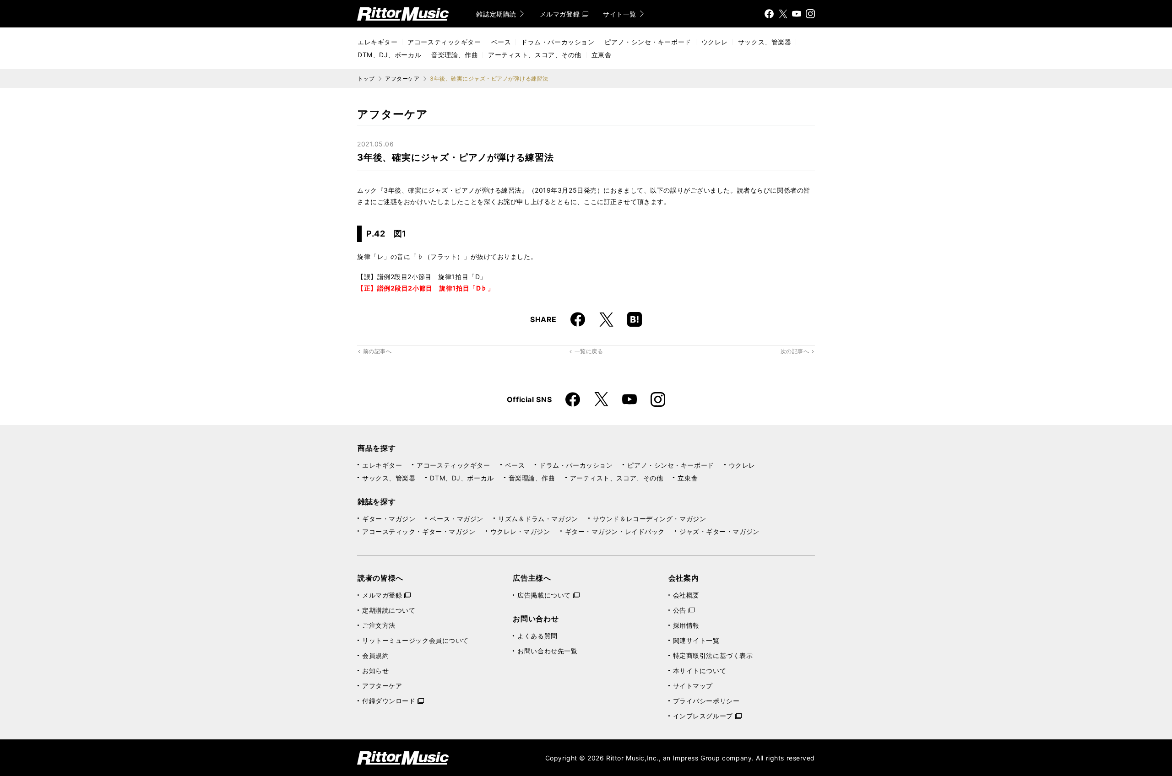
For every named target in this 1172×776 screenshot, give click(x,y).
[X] (782, 13)
